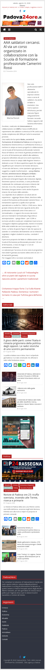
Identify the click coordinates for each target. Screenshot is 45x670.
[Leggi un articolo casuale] (40, 29)
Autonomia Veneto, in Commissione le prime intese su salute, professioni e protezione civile (28, 531)
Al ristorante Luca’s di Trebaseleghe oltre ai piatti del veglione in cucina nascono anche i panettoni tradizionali (20, 275)
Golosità (5, 636)
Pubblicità (5, 625)
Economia (5, 615)
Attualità (7, 333)
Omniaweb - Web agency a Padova (27, 662)
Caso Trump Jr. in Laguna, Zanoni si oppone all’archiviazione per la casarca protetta (29, 556)
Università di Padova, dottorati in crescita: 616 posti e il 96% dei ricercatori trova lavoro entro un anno (28, 377)
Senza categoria (10, 38)
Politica (24, 336)
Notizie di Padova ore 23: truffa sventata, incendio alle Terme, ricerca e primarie (21, 497)
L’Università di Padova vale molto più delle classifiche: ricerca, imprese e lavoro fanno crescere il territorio (29, 403)
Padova (4, 629)
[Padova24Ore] (4, 29)
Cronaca (15, 485)
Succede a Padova (26, 488)
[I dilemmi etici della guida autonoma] (9, 387)
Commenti (15, 333)
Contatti (5, 639)
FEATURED (16, 336)
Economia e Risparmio (28, 333)
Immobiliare (6, 632)
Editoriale (8, 336)
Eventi (4, 622)
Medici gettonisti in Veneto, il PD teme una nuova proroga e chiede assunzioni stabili (29, 544)
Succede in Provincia (11, 491)
